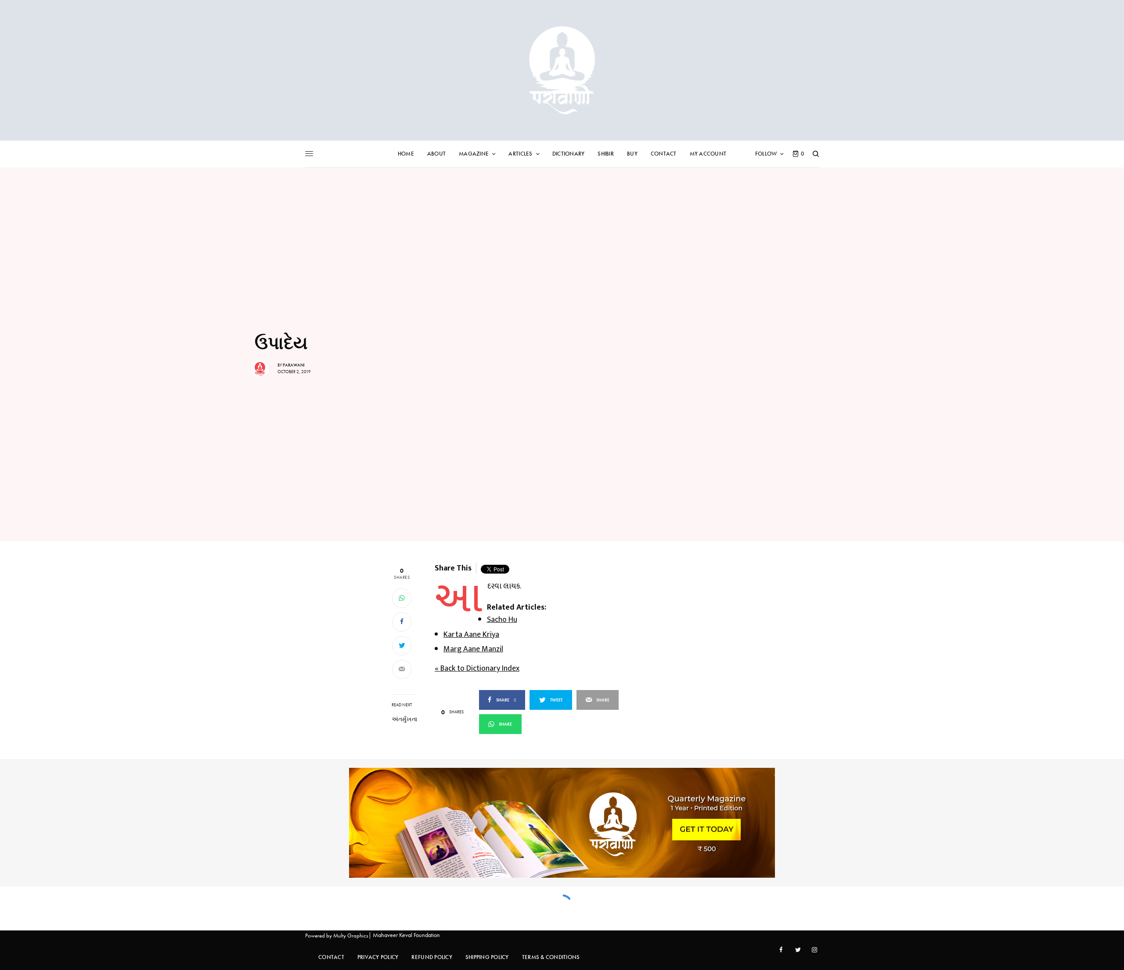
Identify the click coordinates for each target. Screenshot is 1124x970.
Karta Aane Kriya (471, 634)
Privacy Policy (378, 957)
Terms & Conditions (551, 957)
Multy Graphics (350, 935)
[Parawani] (562, 70)
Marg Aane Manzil (473, 649)
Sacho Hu (502, 619)
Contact (331, 957)
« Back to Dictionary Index (477, 669)
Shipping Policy (487, 957)
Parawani (294, 365)
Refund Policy (431, 957)
